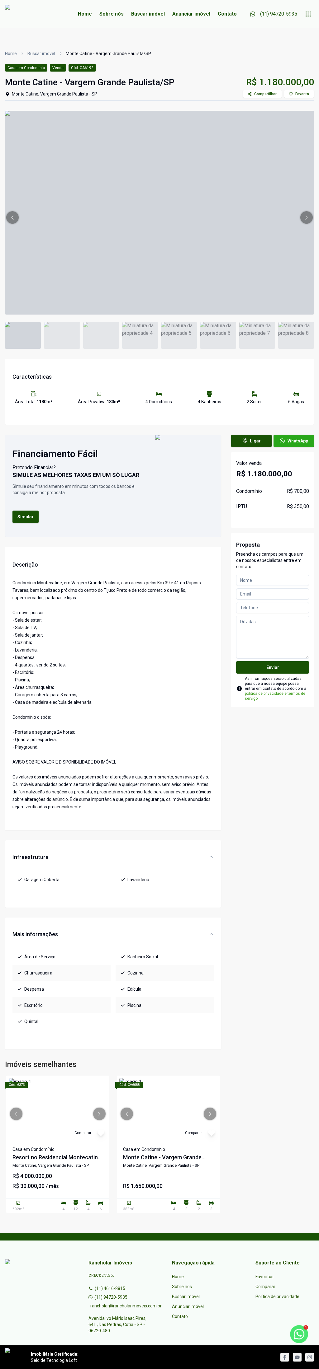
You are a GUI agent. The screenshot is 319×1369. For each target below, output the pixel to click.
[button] (12, 217)
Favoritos (264, 1276)
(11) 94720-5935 (110, 1297)
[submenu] (308, 14)
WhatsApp (298, 440)
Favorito (302, 94)
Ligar (255, 440)
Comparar (265, 1286)
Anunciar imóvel (191, 14)
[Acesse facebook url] (284, 1357)
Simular (25, 516)
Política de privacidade (277, 1296)
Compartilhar (265, 94)
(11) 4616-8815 (110, 1288)
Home (85, 14)
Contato (227, 14)
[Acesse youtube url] (297, 1357)
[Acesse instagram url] (309, 1357)
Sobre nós (111, 14)
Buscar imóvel (148, 14)
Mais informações (35, 934)
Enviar (272, 667)
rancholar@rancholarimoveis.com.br (118, 1305)
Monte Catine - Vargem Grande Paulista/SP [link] (108, 53)
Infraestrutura (30, 857)
